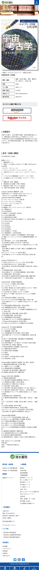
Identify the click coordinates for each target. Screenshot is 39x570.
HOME (5, 569)
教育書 (22, 468)
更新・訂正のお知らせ (9, 513)
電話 (24, 569)
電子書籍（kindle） (25, 501)
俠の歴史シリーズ (25, 484)
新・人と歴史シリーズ (26, 480)
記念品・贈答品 (7, 518)
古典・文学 (23, 489)
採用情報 (5, 551)
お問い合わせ (6, 555)
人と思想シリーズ (25, 487)
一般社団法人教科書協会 (9, 532)
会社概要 (4, 546)
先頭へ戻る (34, 569)
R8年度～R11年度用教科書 (9, 468)
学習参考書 (23, 470)
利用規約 (5, 553)
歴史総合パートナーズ (26, 477)
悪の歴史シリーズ (25, 482)
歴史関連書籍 (24, 473)
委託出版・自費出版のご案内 (11, 515)
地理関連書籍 (24, 475)
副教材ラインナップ (8, 477)
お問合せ (15, 569)
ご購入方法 (5, 511)
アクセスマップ (7, 548)
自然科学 (22, 496)
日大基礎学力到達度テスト (27, 503)
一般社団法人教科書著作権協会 (11, 537)
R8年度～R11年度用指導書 (10, 470)
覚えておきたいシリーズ (27, 494)
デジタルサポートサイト (9, 525)
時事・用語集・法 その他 (27, 498)
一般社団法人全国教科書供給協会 (12, 535)
